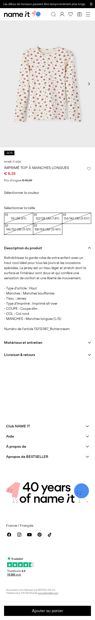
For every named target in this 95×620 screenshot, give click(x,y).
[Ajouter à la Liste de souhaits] (89, 169)
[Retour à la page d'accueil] (22, 14)
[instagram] (19, 535)
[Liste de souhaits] (71, 14)
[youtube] (29, 535)
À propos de (16, 446)
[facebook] (9, 535)
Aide (10, 436)
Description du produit (23, 248)
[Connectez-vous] (62, 14)
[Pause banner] (91, 4)
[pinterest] (39, 535)
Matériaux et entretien (23, 342)
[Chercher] (53, 14)
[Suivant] (89, 84)
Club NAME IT (18, 426)
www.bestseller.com (48, 593)
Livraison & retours (19, 354)
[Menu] (88, 14)
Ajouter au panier (47, 610)
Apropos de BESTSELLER (27, 456)
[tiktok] (50, 535)
